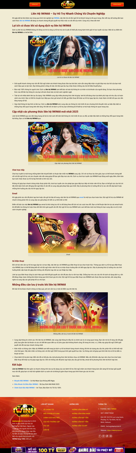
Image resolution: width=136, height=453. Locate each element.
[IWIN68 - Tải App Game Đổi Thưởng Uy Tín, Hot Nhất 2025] (68, 4)
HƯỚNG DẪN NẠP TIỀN (80, 418)
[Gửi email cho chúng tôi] (110, 436)
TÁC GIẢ (46, 426)
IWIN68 (56, 18)
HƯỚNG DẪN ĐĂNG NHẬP (81, 414)
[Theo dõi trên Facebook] (100, 436)
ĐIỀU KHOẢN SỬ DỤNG (51, 414)
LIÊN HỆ (46, 430)
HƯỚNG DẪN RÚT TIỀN (80, 422)
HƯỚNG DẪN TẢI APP (79, 426)
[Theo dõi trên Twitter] (107, 436)
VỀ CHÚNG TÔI (48, 410)
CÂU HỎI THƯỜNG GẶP (51, 422)
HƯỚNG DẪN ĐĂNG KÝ (80, 410)
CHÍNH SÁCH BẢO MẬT (51, 418)
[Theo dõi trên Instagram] (103, 436)
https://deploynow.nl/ (114, 430)
